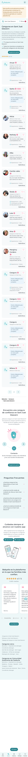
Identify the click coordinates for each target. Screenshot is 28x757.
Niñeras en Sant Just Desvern (10, 638)
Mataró (10, 666)
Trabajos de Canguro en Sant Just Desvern (13, 640)
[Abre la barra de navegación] (24, 2)
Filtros (23, 21)
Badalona (4, 664)
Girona (23, 668)
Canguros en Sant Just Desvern (10, 636)
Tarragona (4, 666)
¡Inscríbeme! (14, 624)
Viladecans (5, 652)
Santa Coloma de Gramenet (9, 668)
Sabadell (15, 664)
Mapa (15, 749)
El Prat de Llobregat (14, 652)
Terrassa (10, 664)
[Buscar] (3, 21)
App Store (9, 539)
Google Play (20, 539)
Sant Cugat (18, 650)
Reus (19, 668)
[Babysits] (6, 2)
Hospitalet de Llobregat (15, 646)
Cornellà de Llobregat (8, 648)
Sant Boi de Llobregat (8, 650)
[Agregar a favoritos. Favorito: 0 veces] (23, 63)
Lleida (20, 664)
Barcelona (4, 646)
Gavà (17, 654)
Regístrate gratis (14, 52)
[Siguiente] (18, 392)
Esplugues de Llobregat (8, 654)
